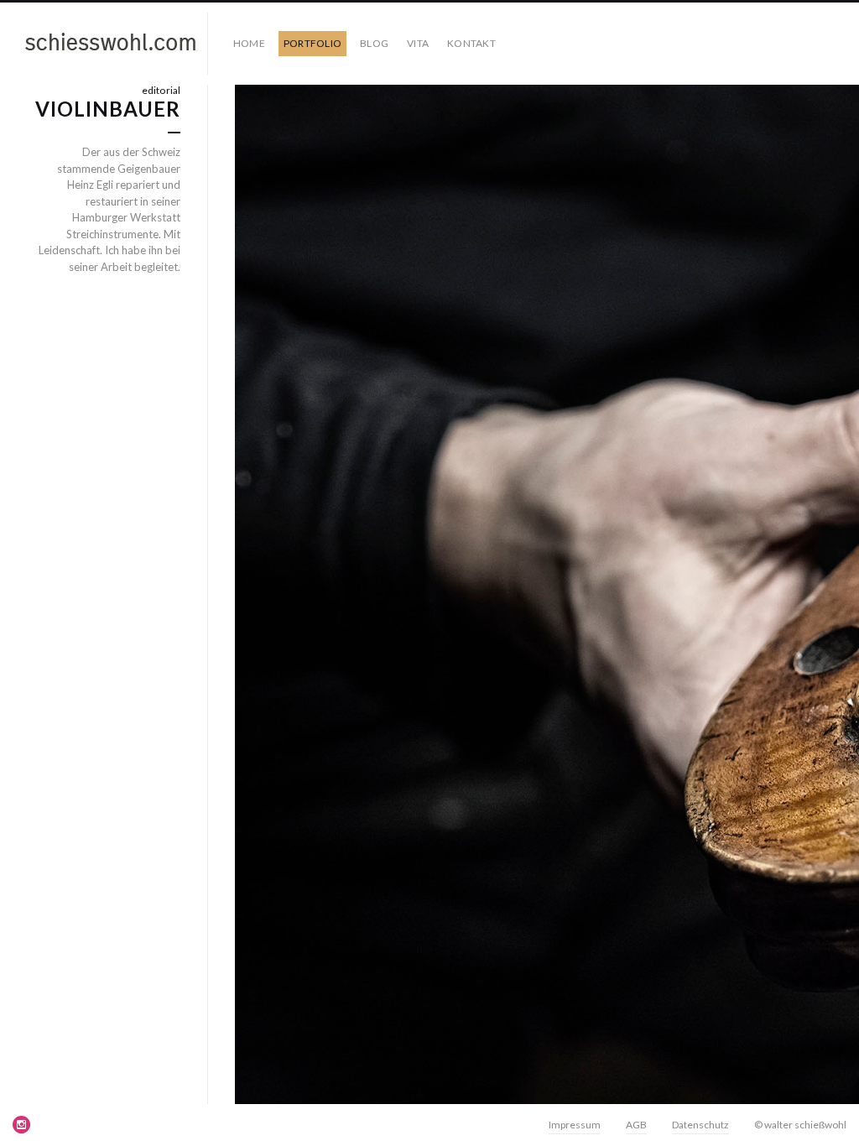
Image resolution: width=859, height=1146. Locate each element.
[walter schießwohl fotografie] (111, 43)
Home (249, 43)
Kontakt (471, 43)
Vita (418, 43)
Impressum (575, 1124)
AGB (636, 1124)
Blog (374, 43)
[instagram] (22, 1124)
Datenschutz (700, 1124)
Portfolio (312, 43)
